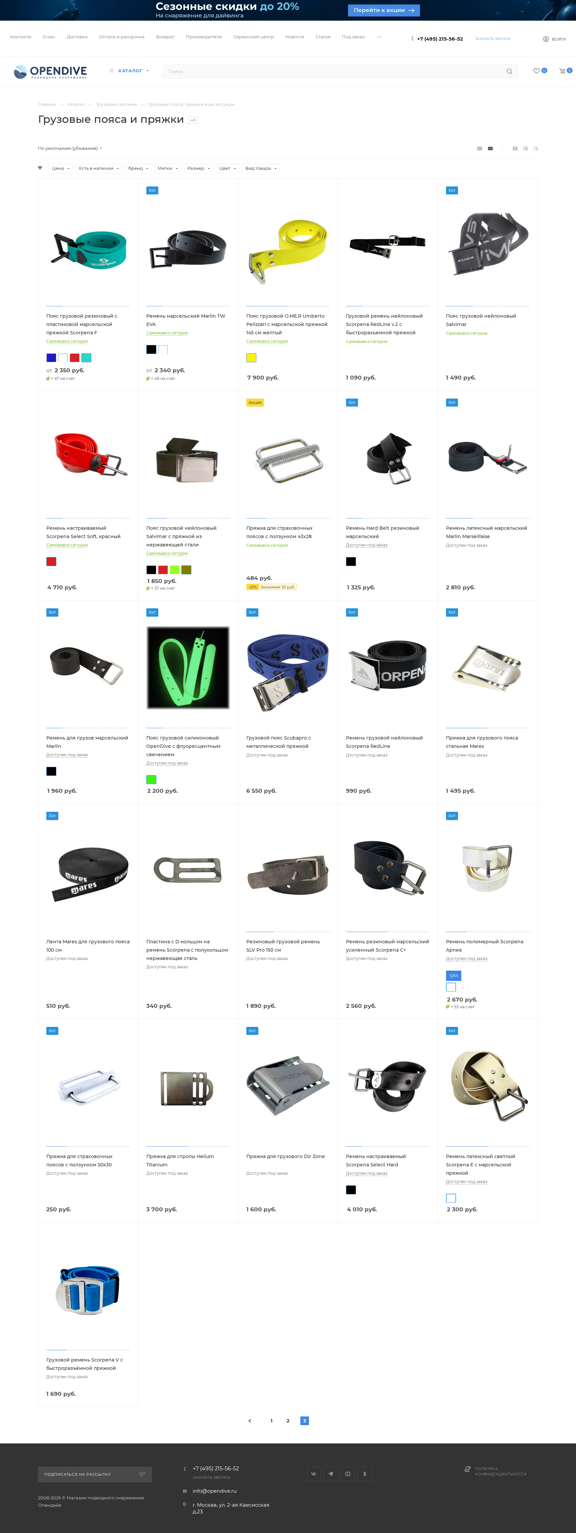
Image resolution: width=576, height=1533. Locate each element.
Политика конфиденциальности (501, 1471)
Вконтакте (314, 1474)
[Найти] (509, 71)
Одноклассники (365, 1474)
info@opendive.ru (215, 1491)
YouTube (348, 1474)
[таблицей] (535, 148)
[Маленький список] (479, 148)
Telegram (331, 1474)
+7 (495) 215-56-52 (440, 39)
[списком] (525, 148)
